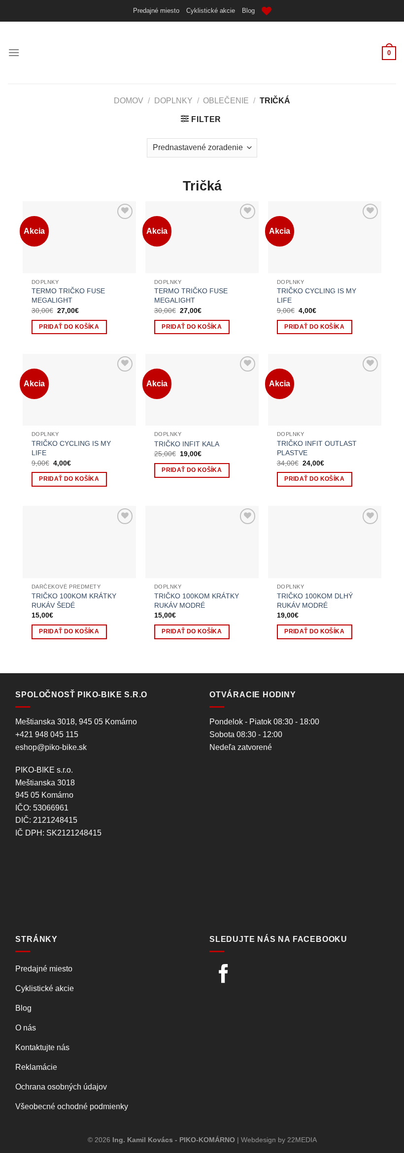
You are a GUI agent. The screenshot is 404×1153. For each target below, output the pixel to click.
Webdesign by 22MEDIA (279, 1140)
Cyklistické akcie (210, 10)
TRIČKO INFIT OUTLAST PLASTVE (317, 448)
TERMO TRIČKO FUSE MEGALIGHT (68, 295)
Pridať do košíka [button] (69, 327)
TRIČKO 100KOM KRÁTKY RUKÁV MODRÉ (196, 600)
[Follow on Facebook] (223, 975)
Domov (128, 100)
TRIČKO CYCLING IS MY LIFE (316, 295)
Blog (248, 10)
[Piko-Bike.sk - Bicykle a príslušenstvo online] (202, 53)
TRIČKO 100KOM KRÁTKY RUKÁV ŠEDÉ (74, 600)
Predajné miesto (156, 10)
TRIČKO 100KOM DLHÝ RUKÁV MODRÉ (315, 600)
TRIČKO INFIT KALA (186, 444)
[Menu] (14, 52)
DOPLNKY (173, 100)
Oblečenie (226, 100)
